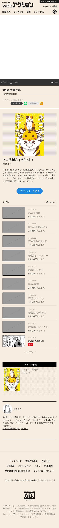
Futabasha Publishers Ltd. (26, 480)
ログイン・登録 (50, 6)
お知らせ (46, 461)
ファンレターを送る (29, 191)
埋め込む (34, 103)
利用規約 (48, 466)
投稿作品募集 (31, 461)
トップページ (15, 461)
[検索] (55, 12)
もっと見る (28, 352)
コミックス (39, 12)
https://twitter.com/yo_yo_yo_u (15, 429)
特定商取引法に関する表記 (17, 471)
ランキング (19, 12)
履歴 (29, 12)
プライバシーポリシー (44, 471)
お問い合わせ (24, 466)
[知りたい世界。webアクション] (17, 5)
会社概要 (10, 466)
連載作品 (6, 12)
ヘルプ (37, 466)
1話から (52, 202)
